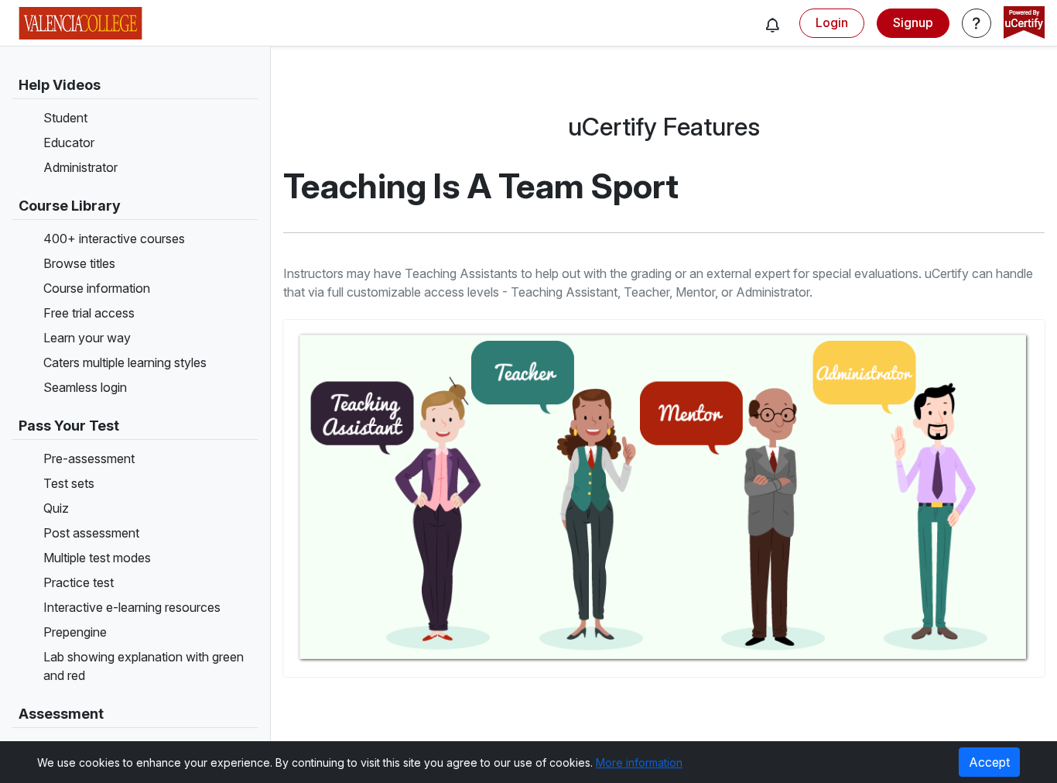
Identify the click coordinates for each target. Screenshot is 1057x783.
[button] (772, 24)
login (832, 22)
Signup (913, 22)
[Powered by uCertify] (1024, 24)
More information (639, 762)
